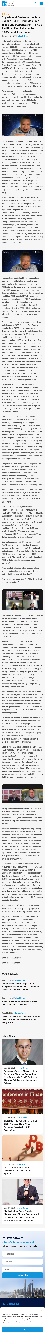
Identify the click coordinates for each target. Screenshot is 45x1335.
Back (6, 14)
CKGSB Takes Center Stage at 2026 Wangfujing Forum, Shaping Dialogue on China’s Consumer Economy (20, 986)
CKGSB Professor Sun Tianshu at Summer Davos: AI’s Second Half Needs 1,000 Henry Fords (21, 1019)
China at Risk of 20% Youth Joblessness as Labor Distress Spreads (18, 1170)
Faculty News (22, 1068)
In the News (21, 1164)
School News (22, 36)
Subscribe (22, 1275)
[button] (41, 1310)
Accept (22, 1329)
